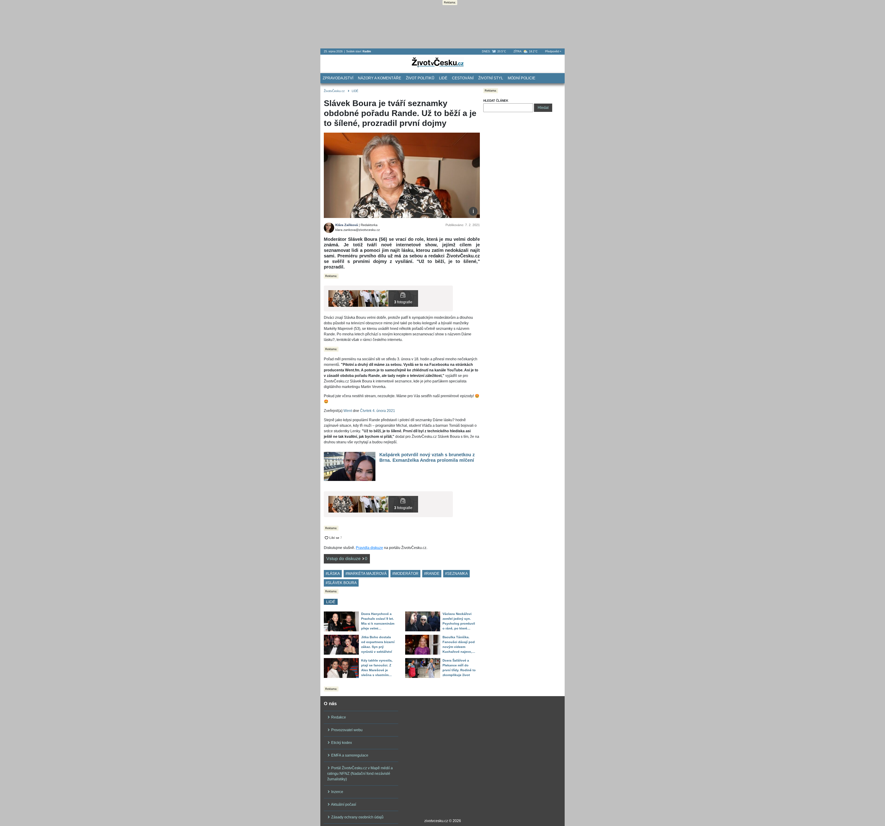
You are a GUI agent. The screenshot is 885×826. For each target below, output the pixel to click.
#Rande (432, 574)
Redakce (338, 717)
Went (347, 411)
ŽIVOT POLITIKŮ (420, 78)
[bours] (343, 298)
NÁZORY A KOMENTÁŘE (379, 78)
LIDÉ (443, 78)
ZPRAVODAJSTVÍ (338, 78)
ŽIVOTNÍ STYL (490, 78)
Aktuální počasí (343, 804)
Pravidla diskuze (369, 548)
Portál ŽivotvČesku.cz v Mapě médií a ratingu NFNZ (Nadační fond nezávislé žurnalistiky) (360, 773)
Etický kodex (341, 743)
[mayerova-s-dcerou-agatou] (373, 298)
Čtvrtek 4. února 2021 (377, 411)
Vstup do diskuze (346, 558)
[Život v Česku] (437, 62)
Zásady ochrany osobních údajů (357, 817)
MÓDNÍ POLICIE (521, 78)
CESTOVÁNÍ (463, 78)
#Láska (333, 574)
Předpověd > (553, 51)
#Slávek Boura (341, 583)
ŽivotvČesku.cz (334, 91)
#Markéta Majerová (366, 574)
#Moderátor (405, 574)
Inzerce (336, 792)
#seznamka (456, 574)
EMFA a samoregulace (349, 755)
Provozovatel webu (346, 730)
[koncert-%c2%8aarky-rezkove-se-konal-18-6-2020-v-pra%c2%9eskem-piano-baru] (403, 298)
